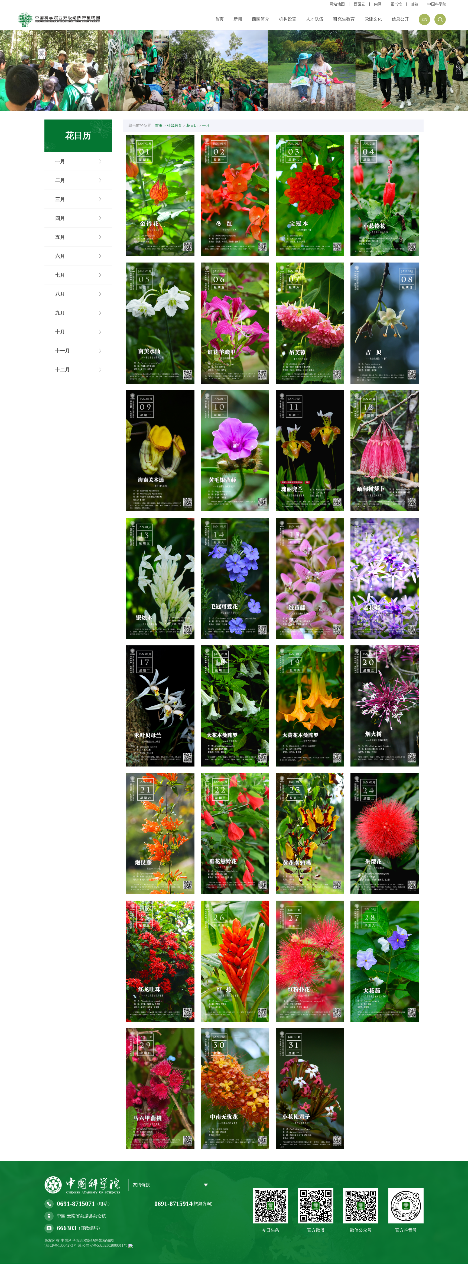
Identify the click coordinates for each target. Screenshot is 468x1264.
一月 (206, 126)
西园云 (359, 4)
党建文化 (373, 19)
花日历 (192, 126)
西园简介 (260, 19)
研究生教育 (344, 19)
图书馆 (396, 4)
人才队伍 (314, 19)
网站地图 (337, 4)
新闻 (237, 19)
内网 (378, 4)
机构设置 (287, 19)
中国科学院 (436, 4)
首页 (219, 19)
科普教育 (174, 126)
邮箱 (414, 4)
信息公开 (400, 19)
